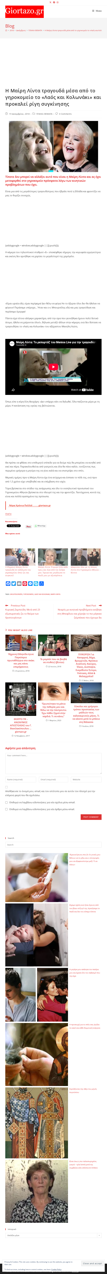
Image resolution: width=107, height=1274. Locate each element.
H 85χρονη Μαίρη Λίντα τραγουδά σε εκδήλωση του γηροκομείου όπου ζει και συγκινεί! (18, 571)
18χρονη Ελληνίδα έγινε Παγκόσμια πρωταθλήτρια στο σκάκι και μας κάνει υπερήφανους (20, 660)
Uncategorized (16, 594)
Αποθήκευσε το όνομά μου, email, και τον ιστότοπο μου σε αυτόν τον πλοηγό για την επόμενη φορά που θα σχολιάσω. (50, 793)
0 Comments (65, 114)
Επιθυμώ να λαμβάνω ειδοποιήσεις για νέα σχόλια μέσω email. (42, 802)
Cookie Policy (56, 1269)
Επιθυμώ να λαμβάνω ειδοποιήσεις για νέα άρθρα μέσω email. (42, 809)
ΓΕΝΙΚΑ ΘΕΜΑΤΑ (44, 114)
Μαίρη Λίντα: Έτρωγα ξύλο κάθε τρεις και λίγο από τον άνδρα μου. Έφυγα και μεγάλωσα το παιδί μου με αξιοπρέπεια (53, 571)
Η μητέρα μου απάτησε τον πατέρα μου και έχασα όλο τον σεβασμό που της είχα (84, 972)
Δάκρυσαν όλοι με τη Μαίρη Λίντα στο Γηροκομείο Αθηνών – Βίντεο (85, 570)
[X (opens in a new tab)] (50, 2)
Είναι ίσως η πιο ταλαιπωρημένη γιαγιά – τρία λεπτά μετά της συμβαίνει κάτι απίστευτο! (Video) (83, 1164)
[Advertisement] (53, 66)
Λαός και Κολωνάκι (42, 594)
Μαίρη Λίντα (55, 594)
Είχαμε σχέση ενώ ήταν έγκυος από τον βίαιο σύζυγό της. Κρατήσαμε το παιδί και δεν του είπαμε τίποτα (84, 908)
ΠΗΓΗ (8, 514)
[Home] (6, 30)
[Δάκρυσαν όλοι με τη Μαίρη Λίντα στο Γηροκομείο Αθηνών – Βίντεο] (86, 557)
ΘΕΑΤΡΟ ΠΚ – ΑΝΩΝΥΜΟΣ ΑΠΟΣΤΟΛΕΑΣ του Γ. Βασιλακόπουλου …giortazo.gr (21, 725)
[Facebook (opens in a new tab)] (54, 2)
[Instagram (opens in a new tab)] (57, 2)
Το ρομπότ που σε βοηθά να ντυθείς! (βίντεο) (53, 661)
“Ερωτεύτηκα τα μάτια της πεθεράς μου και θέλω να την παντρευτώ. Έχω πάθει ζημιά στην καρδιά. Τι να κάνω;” (53, 710)
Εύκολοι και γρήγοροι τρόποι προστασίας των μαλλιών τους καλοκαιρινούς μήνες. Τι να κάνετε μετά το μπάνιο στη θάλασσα (86, 714)
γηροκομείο (28, 594)
